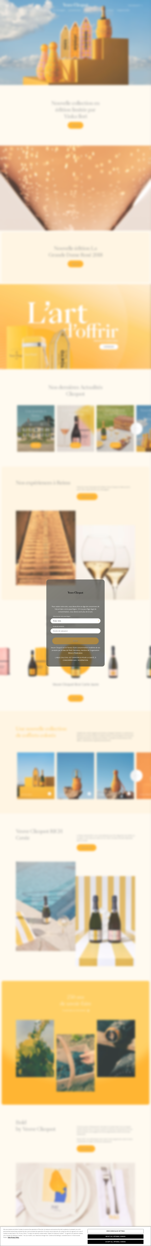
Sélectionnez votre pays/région (61, 616)
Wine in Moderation (75, 653)
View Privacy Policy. (13, 1237)
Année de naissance (58, 626)
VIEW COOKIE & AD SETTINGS (115, 1231)
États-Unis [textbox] (57, 621)
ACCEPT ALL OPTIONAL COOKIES (115, 1242)
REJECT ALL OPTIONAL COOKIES (115, 1236)
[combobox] (75, 620)
